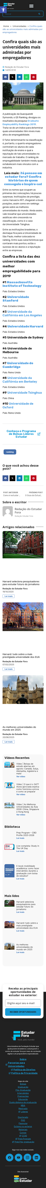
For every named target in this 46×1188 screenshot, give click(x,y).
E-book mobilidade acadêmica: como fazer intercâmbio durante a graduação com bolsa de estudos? (27, 871)
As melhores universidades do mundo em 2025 (19, 728)
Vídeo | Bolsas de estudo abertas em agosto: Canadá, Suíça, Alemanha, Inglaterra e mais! (27, 768)
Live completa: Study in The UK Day (27, 847)
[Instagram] (27, 1157)
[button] (31, 6)
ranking (10, 452)
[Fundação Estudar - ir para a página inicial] (23, 1179)
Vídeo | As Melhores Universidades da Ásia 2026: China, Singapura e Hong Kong (27, 808)
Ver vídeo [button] (20, 776)
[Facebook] (9, 1157)
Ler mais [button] (9, 596)
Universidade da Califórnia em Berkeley (20, 379)
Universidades (19, 26)
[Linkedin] (36, 1157)
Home (6, 26)
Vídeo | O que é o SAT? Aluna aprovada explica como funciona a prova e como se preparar (27, 788)
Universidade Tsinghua (24, 392)
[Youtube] (18, 1157)
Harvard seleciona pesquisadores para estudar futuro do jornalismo (21, 583)
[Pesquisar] (39, 14)
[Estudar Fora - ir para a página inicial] (9, 6)
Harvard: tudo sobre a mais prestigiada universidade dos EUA (21, 655)
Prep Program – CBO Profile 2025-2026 (26, 833)
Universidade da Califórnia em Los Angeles (22, 313)
